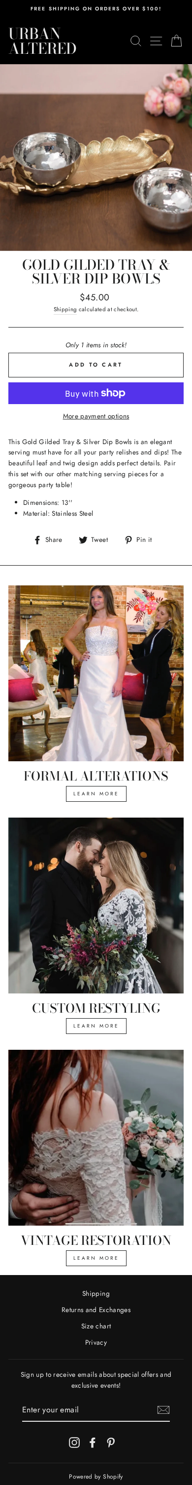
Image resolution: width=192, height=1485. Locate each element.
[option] (96, 9)
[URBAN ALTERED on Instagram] (74, 1442)
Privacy (96, 1342)
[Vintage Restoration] (96, 1138)
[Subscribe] (163, 1410)
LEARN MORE (96, 793)
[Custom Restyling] (96, 905)
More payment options (96, 416)
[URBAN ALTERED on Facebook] (92, 1442)
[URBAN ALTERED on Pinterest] (110, 1442)
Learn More (96, 1026)
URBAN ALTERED (42, 41)
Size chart (96, 1326)
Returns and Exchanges (96, 1310)
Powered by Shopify (96, 1476)
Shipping (65, 309)
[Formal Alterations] (96, 673)
